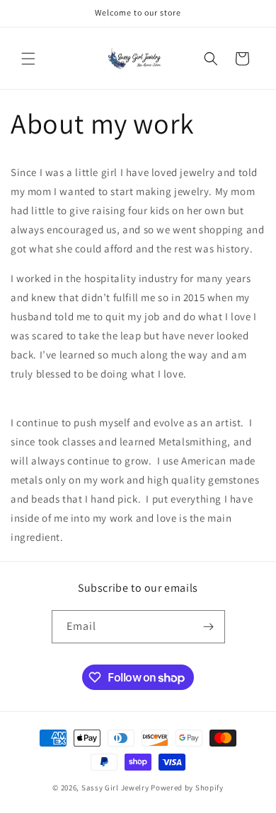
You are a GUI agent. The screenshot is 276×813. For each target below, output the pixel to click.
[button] (28, 58)
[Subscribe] (208, 626)
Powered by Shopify (187, 787)
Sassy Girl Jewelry (116, 787)
